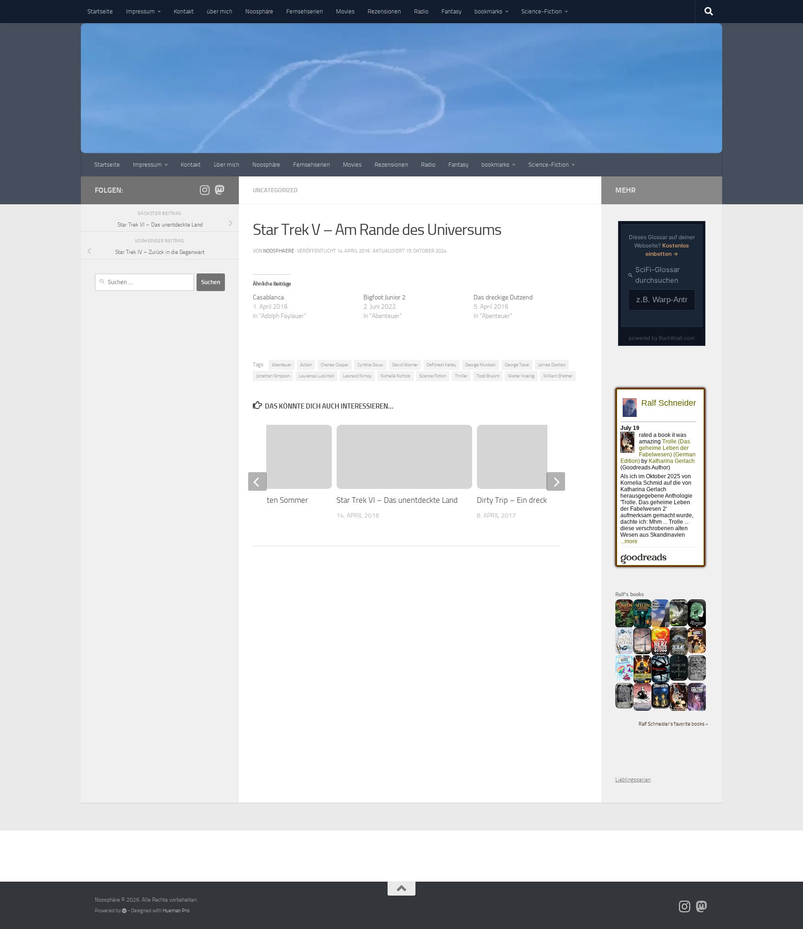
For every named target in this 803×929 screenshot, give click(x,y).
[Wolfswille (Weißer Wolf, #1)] (624, 706)
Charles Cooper (335, 364)
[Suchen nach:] (144, 282)
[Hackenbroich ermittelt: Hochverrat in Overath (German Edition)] (642, 652)
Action (306, 364)
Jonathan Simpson (273, 375)
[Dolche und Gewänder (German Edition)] (679, 679)
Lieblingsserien (633, 779)
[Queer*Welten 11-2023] (697, 651)
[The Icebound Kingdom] (624, 652)
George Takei (517, 364)
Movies (345, 11)
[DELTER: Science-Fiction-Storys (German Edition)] (697, 710)
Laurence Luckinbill (316, 375)
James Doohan (552, 364)
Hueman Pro (176, 911)
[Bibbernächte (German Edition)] (661, 706)
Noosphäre (259, 11)
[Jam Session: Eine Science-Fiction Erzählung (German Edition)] (642, 682)
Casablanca (268, 297)
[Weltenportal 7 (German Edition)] (679, 624)
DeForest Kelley (441, 364)
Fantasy (451, 11)
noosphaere (278, 250)
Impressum (140, 11)
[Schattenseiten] (661, 681)
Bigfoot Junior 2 (384, 297)
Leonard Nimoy (357, 375)
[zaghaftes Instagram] (204, 189)
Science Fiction (432, 375)
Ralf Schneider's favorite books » (673, 724)
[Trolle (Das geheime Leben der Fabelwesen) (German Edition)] (679, 709)
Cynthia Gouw (370, 364)
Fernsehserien (304, 11)
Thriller (461, 375)
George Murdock (480, 364)
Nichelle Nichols (395, 375)
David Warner (405, 364)
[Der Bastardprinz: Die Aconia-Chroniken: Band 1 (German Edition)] (697, 625)
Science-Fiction (541, 11)
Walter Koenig (521, 375)
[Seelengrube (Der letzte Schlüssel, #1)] (642, 626)
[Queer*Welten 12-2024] (624, 679)
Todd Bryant (487, 375)
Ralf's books (629, 594)
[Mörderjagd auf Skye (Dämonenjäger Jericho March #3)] (679, 654)
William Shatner (558, 375)
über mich (219, 11)
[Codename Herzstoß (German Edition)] (661, 654)
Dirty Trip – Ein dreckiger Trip (526, 500)
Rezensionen (384, 11)
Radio (421, 11)
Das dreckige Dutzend (503, 297)
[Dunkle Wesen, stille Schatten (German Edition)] (642, 709)
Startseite (100, 11)
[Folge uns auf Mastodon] (219, 189)
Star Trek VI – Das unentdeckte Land (397, 500)
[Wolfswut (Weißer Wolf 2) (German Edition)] (697, 679)
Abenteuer (281, 364)
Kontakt (184, 11)
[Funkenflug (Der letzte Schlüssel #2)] (624, 626)
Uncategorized (275, 190)
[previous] (257, 481)
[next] (555, 481)
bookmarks (488, 11)
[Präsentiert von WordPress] (124, 910)
